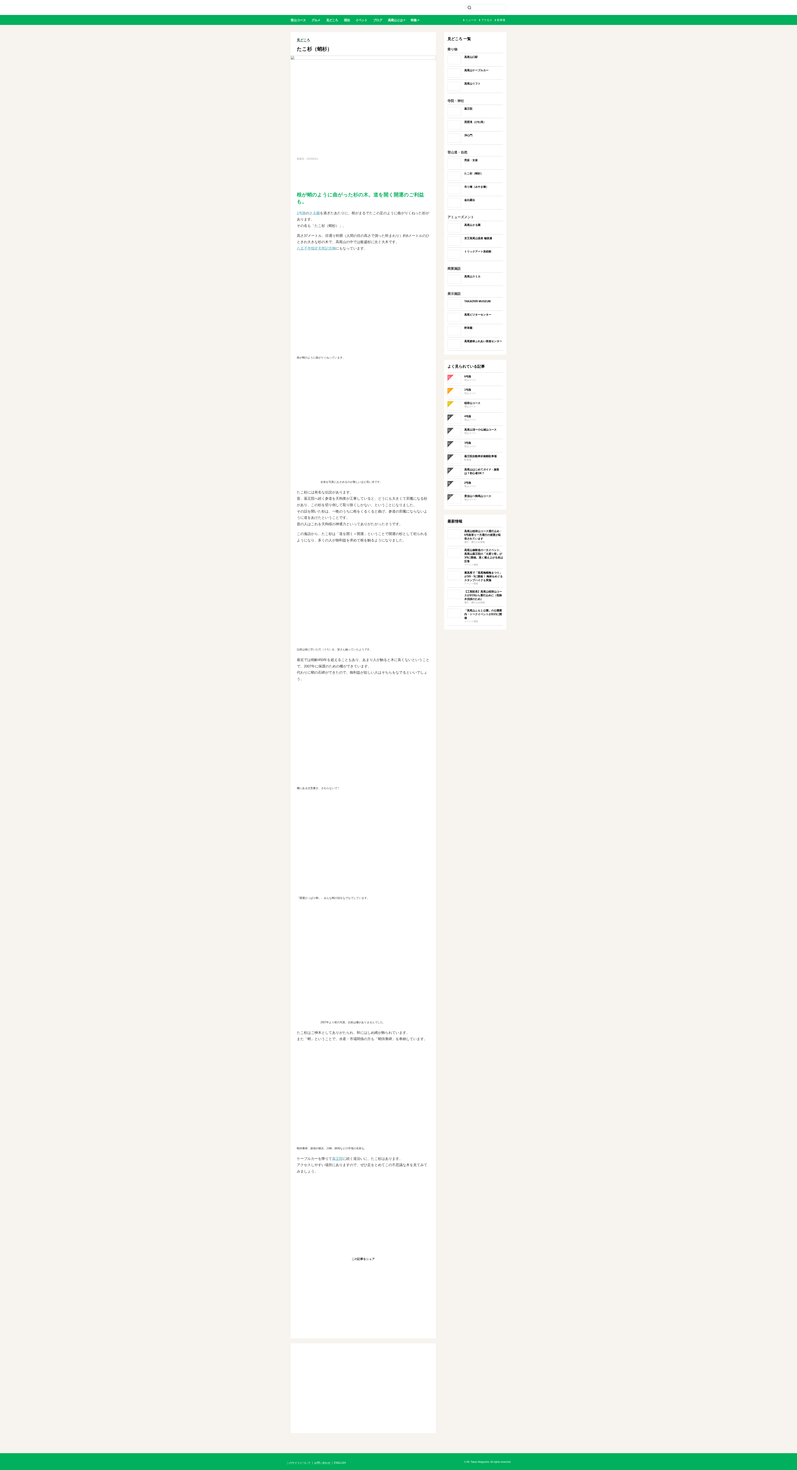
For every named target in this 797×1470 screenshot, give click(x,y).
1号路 (301, 213)
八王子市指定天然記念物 (316, 248)
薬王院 (337, 1159)
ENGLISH (340, 1462)
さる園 (314, 213)
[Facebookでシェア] (353, 1268)
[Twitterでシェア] (363, 1268)
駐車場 (501, 20)
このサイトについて (298, 1462)
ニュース (471, 20)
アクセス (486, 20)
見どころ (303, 40)
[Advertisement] (363, 175)
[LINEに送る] (373, 1268)
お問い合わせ (322, 1462)
